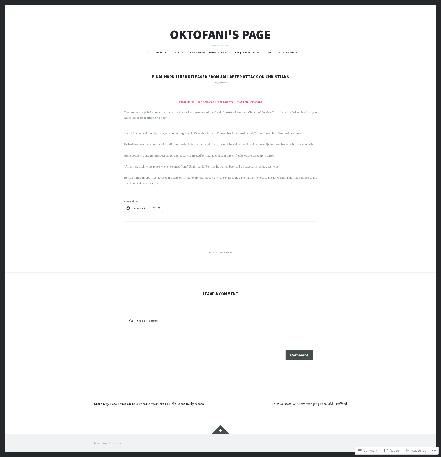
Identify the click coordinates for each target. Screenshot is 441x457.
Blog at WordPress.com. (108, 443)
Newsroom (197, 52)
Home (146, 52)
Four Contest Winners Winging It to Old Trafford (309, 404)
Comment (299, 355)
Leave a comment (225, 253)
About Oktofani (288, 52)
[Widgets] (220, 429)
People (268, 52)
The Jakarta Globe (247, 52)
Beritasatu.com (220, 52)
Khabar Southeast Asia (170, 52)
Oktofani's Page (220, 35)
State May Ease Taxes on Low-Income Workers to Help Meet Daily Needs (149, 404)
